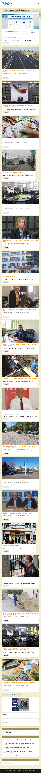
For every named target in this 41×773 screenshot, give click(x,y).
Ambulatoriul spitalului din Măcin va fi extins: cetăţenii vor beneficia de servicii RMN (18, 275)
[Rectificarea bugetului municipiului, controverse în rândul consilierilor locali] (20, 193)
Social (8, 744)
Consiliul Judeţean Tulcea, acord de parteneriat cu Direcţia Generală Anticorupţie (18, 106)
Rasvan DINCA (8, 73)
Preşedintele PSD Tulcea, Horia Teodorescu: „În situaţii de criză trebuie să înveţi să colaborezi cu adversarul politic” (19, 412)
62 (18, 694)
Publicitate (5, 719)
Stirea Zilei (9, 748)
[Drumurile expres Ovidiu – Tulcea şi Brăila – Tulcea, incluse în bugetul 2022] (20, 58)
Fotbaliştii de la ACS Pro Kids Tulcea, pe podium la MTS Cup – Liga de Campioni (18, 755)
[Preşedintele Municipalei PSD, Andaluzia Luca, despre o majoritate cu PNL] (20, 227)
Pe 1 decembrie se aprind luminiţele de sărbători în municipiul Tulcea (20, 480)
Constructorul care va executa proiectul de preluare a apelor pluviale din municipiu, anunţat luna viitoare (19, 649)
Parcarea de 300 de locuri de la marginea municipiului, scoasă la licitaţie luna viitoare (19, 447)
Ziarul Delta (14, 770)
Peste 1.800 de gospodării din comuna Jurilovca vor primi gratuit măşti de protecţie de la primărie (19, 579)
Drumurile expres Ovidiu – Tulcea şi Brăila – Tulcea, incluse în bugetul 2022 (18, 71)
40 (10, 694)
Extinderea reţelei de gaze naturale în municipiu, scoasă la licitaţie (20, 378)
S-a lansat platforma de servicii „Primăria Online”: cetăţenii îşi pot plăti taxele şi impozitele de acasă (20, 36)
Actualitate (9, 740)
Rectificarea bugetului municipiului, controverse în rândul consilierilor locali (18, 206)
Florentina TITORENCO (9, 38)
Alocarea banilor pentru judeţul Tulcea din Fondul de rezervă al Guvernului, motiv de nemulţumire (19, 683)
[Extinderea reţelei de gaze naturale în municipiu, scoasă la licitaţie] (20, 366)
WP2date (33, 770)
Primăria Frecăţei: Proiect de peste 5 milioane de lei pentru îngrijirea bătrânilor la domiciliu (20, 751)
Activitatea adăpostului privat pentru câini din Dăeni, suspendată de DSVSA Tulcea (18, 743)
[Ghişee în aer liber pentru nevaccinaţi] (19, 533)
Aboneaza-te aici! (7, 732)
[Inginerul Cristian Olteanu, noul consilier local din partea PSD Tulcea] (20, 297)
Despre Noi (5, 714)
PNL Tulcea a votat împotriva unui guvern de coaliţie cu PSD (18, 513)
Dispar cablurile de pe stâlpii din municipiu (14, 172)
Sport (8, 756)
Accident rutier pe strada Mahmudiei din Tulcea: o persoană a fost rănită (17, 739)
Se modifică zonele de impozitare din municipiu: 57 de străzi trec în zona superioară (19, 345)
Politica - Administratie (21, 38)
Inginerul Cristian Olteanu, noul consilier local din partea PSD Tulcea (19, 310)
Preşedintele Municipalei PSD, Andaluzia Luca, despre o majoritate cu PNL (20, 241)
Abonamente (5, 722)
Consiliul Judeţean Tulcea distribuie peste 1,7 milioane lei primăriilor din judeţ (17, 140)
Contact (4, 725)
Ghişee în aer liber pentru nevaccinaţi (12, 545)
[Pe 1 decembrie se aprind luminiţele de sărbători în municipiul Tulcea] (20, 468)
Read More (6, 43)
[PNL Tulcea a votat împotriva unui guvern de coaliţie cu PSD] (20, 501)
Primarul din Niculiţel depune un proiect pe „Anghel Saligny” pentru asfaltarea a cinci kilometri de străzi (20, 614)
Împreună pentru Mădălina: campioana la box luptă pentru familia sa (16, 747)
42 (14, 694)
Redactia (4, 717)
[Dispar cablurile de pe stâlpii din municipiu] (19, 160)
